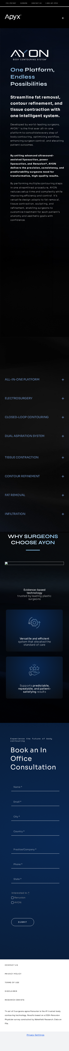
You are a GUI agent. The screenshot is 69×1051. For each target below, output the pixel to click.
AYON (17, 902)
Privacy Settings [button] (35, 1035)
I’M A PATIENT (11, 3)
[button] (34, 379)
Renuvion (19, 897)
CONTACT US (37, 3)
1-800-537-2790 (51, 3)
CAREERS (23, 3)
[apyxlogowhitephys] (15, 13)
